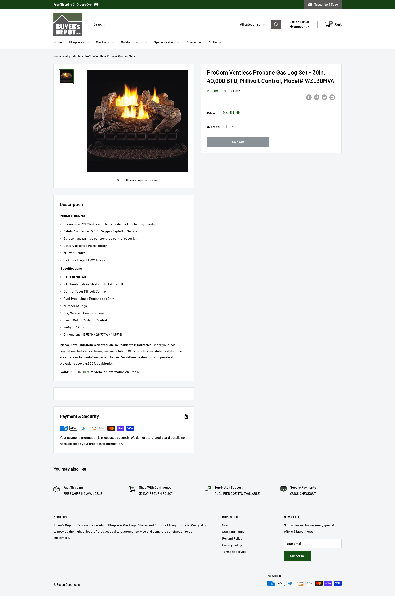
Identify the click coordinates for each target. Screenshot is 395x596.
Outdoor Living (131, 42)
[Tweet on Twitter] (324, 97)
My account (298, 26)
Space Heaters (164, 42)
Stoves (192, 42)
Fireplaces (76, 42)
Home (57, 42)
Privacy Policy (232, 545)
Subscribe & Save (326, 4)
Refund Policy (232, 538)
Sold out (238, 142)
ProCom (212, 91)
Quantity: (213, 126)
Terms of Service (234, 551)
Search (227, 525)
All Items (215, 42)
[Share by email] (332, 97)
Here (139, 351)
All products (72, 56)
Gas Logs (102, 42)
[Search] (276, 24)
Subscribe (297, 556)
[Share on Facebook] (309, 97)
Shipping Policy (233, 531)
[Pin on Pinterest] (316, 97)
